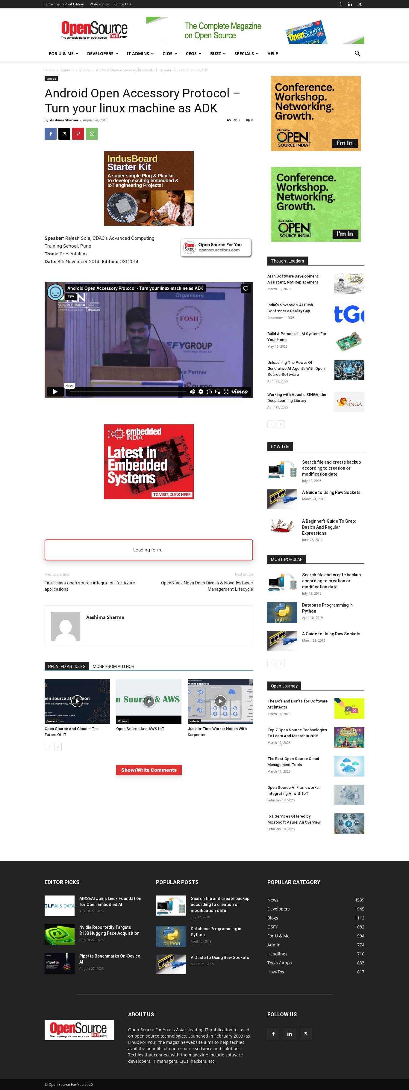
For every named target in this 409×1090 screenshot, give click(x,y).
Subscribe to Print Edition (64, 4)
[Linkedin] (350, 4)
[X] (359, 4)
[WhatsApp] (92, 134)
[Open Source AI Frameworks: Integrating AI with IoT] (349, 795)
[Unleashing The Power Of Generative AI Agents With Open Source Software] (349, 370)
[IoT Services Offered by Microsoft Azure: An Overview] (349, 823)
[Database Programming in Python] (282, 612)
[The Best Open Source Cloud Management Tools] (349, 766)
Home (50, 70)
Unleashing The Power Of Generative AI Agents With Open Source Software (296, 368)
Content (67, 70)
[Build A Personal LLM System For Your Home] (349, 341)
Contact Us (122, 4)
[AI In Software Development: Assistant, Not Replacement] (349, 283)
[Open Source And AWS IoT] (148, 701)
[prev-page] (48, 746)
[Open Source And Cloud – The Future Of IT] (77, 701)
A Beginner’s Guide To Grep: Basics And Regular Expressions (329, 527)
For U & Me (61, 53)
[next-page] (58, 746)
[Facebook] (340, 4)
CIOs (167, 53)
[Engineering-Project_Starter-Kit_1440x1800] (149, 224)
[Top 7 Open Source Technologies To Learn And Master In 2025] (349, 737)
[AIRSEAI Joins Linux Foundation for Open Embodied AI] (60, 905)
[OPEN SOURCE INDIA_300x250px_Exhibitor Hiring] (316, 149)
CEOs (191, 53)
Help (272, 53)
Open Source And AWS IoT (140, 728)
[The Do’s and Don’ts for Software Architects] (349, 708)
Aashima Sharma (64, 120)
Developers (100, 53)
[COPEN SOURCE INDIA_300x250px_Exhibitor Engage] (316, 240)
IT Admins (138, 53)
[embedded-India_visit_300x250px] (149, 504)
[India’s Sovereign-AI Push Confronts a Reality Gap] (349, 312)
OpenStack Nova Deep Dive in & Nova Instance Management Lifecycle (207, 586)
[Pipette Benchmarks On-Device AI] (60, 963)
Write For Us (99, 4)
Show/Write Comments (149, 770)
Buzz (215, 53)
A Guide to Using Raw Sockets (331, 492)
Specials (244, 53)
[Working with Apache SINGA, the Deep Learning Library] (349, 402)
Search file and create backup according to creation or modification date (331, 468)
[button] (357, 54)
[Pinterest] (78, 134)
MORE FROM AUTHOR (113, 666)
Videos (84, 70)
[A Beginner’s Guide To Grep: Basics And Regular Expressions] (282, 525)
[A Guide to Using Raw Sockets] (282, 499)
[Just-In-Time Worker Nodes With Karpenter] (220, 701)
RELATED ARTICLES (67, 666)
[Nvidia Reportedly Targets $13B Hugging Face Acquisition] (60, 934)
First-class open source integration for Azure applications (90, 586)
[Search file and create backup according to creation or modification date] (282, 469)
